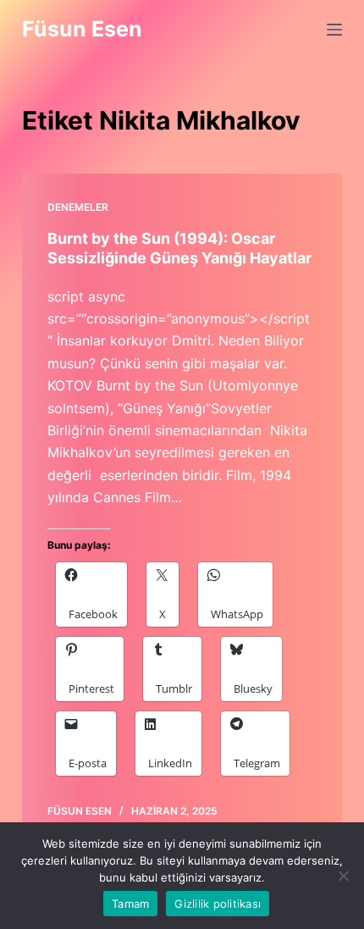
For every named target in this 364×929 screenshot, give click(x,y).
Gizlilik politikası (217, 903)
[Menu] (334, 29)
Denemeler (77, 207)
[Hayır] (342, 875)
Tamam (130, 903)
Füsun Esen (82, 28)
